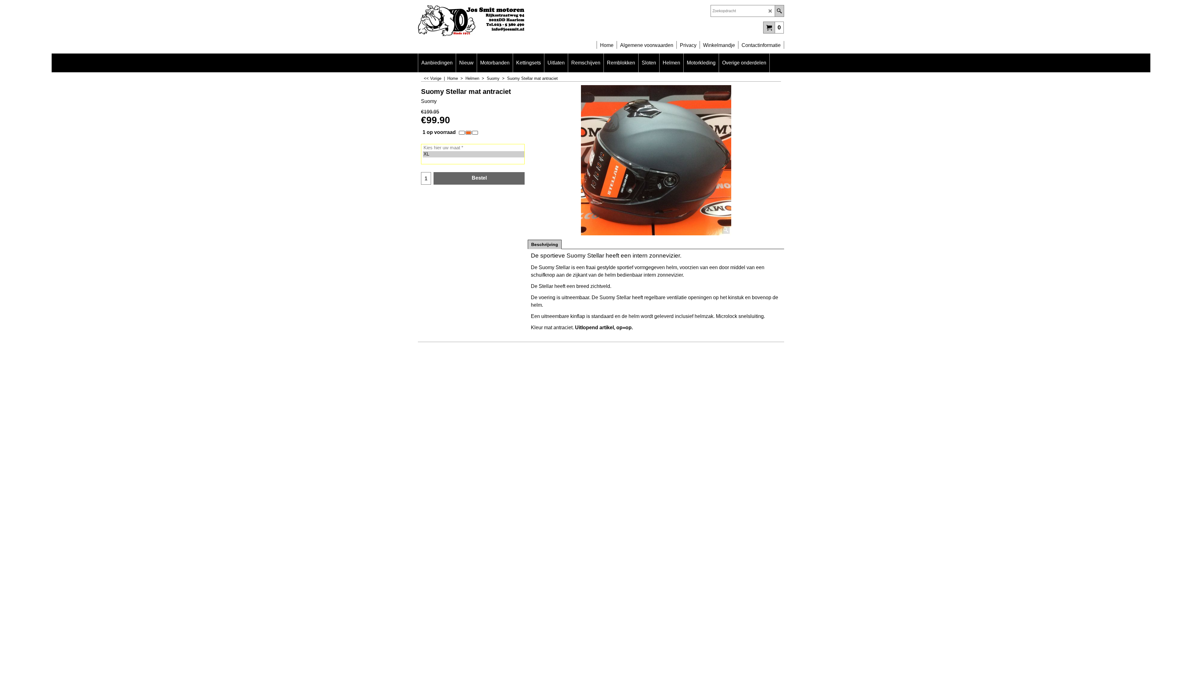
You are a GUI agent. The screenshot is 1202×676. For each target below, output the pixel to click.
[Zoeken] (779, 11)
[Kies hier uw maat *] (473, 148)
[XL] (473, 154)
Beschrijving (544, 244)
